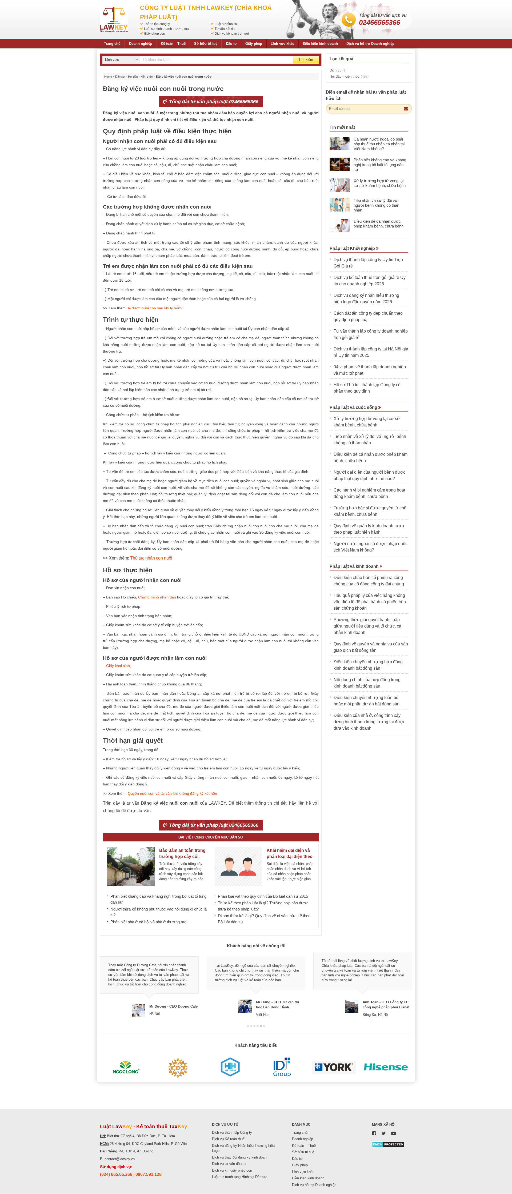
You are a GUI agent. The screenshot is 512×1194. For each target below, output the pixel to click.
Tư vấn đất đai (225, 29)
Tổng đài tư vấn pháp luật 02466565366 (213, 101)
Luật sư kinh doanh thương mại (167, 29)
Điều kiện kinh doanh (320, 44)
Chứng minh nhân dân (157, 597)
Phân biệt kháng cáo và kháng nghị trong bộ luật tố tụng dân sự (380, 165)
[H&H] (230, 1067)
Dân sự (120, 76)
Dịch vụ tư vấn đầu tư (229, 1164)
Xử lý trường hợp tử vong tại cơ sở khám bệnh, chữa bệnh (380, 183)
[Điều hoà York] (334, 1067)
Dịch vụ (338, 70)
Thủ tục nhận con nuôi (151, 558)
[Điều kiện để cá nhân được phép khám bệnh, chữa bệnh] (340, 225)
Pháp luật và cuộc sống (354, 407)
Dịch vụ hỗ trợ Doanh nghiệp (370, 44)
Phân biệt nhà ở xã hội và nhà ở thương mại (148, 922)
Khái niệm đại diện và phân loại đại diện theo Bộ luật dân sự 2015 (290, 856)
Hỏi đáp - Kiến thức (140, 76)
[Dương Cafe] (178, 1067)
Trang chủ (112, 44)
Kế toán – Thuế (173, 44)
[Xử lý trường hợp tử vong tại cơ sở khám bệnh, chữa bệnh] (340, 185)
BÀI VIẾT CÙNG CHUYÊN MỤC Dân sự (210, 837)
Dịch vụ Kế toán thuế (228, 1139)
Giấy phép (253, 44)
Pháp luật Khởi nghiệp (353, 248)
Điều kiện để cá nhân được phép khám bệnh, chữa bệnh (378, 223)
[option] (149, 984)
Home (108, 76)
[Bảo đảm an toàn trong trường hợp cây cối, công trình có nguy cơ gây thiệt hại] (131, 866)
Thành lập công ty (157, 24)
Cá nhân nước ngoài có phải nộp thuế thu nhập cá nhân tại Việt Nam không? (379, 144)
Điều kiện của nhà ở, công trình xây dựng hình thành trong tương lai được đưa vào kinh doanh (369, 721)
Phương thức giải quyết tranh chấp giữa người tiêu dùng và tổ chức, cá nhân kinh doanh (367, 626)
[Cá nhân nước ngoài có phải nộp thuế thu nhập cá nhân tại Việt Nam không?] (340, 143)
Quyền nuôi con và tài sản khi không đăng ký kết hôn (172, 793)
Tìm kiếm (305, 60)
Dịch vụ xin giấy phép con (232, 1170)
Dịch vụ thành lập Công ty (232, 1133)
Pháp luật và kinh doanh (355, 566)
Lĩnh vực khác (282, 44)
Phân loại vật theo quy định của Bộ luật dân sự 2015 (263, 896)
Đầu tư (231, 44)
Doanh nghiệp (140, 44)
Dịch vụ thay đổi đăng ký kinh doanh (240, 1157)
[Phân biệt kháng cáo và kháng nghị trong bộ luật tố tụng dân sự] (340, 164)
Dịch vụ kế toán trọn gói (232, 33)
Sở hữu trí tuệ (205, 44)
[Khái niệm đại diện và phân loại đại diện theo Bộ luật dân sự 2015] (238, 866)
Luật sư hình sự (226, 24)
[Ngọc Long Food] (126, 1067)
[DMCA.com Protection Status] (388, 1144)
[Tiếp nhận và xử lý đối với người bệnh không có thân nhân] (340, 204)
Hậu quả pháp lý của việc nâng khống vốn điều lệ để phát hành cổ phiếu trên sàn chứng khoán (370, 601)
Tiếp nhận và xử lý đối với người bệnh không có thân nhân (376, 205)
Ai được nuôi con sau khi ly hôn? (154, 308)
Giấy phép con (154, 33)
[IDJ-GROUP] (282, 1067)
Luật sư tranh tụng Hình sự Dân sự (239, 1177)
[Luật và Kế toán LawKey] (114, 19)
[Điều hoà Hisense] (386, 1067)
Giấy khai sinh (118, 666)
